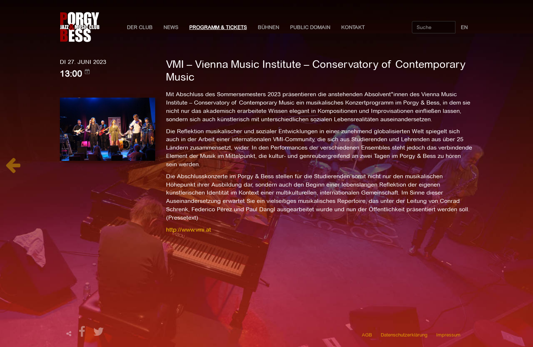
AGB (367, 335)
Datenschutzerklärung (404, 335)
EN (464, 27)
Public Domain (310, 27)
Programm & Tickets (218, 27)
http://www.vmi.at (188, 229)
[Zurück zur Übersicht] (12, 169)
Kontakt (353, 27)
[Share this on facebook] (83, 333)
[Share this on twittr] (98, 333)
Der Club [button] (140, 27)
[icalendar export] (87, 71)
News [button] (171, 27)
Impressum (448, 335)
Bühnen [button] (268, 27)
